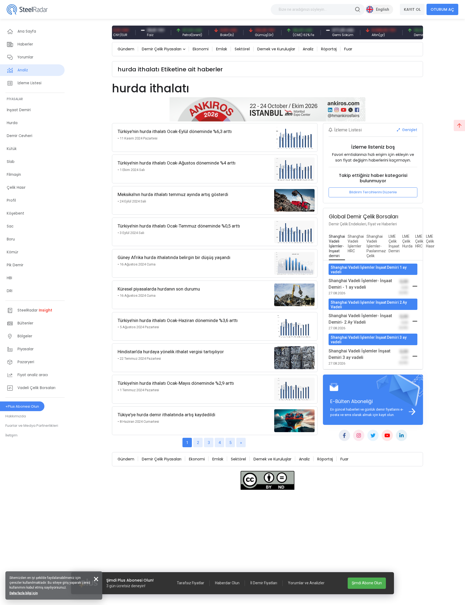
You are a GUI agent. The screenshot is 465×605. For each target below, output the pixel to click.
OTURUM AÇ (442, 9)
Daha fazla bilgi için (23, 593)
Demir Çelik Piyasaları (161, 49)
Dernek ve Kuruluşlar (276, 49)
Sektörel (242, 49)
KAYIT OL (412, 9)
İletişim (11, 435)
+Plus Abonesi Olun (22, 406)
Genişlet (409, 129)
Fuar (348, 49)
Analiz (308, 49)
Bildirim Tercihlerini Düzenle (373, 192)
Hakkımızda (15, 416)
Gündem (126, 49)
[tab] (337, 246)
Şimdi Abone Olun (367, 583)
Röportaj (329, 49)
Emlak (221, 49)
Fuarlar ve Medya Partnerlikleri (31, 425)
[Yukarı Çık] (459, 125)
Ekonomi (201, 49)
